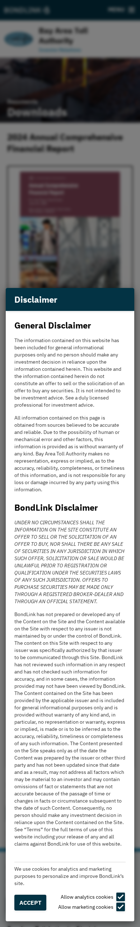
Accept (30, 902)
